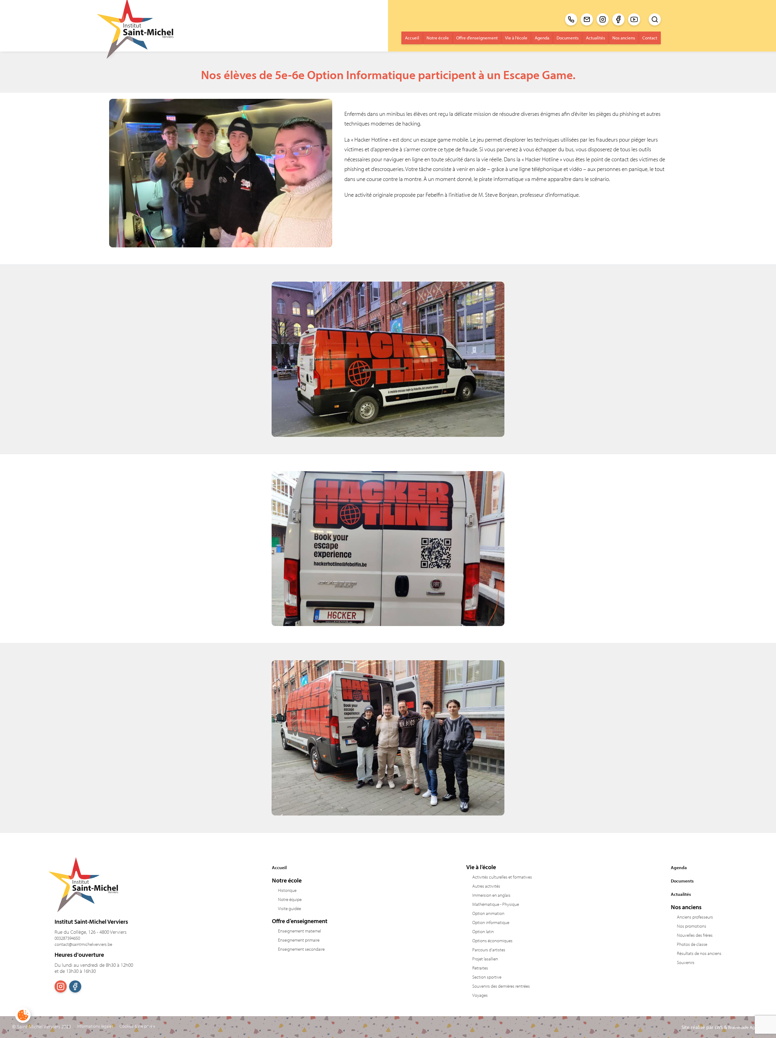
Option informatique (490, 922)
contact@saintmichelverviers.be (83, 944)
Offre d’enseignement (477, 38)
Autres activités (486, 886)
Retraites (480, 968)
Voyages (480, 995)
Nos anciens (623, 38)
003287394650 (67, 938)
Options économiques (492, 940)
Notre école (437, 38)
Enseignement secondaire (301, 949)
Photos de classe (692, 944)
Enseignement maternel (299, 931)
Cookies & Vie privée (137, 1026)
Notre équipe (290, 899)
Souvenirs (685, 962)
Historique (287, 890)
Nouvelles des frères (695, 935)
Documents (568, 38)
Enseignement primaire (298, 940)
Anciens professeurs (695, 917)
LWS (719, 1027)
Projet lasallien (485, 959)
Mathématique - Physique (495, 904)
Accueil (412, 38)
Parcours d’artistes (488, 950)
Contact (649, 38)
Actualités (595, 38)
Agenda (542, 38)
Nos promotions (691, 926)
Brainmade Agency (746, 1027)
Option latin (483, 931)
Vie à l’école (516, 38)
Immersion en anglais (491, 895)
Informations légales (95, 1026)
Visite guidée (289, 908)
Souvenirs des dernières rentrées (501, 986)
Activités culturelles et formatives (502, 877)
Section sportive (486, 977)
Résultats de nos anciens (699, 953)
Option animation (488, 913)
